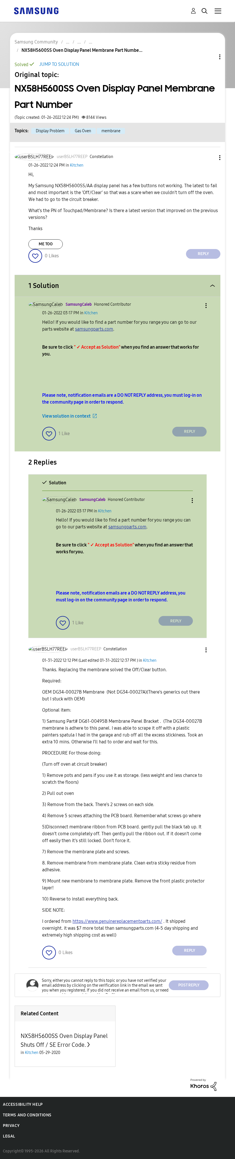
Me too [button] (46, 244)
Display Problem (50, 131)
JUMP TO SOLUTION (59, 64)
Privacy (11, 1125)
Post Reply (188, 985)
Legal (9, 1136)
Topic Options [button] (210, 56)
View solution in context (66, 416)
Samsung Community (36, 42)
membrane (110, 131)
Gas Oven (83, 131)
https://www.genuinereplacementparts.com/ (117, 921)
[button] (210, 157)
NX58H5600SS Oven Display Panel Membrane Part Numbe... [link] (81, 50)
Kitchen (76, 165)
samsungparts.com (94, 329)
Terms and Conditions (27, 1115)
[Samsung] (36, 10)
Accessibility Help (23, 1104)
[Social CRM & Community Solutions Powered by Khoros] (203, 1084)
